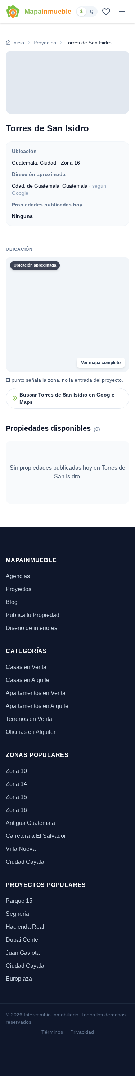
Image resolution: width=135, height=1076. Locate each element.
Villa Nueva (21, 849)
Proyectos (18, 589)
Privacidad (82, 1032)
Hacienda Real (25, 927)
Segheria (17, 914)
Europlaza (19, 979)
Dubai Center (23, 940)
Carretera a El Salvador (36, 836)
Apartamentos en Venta (36, 693)
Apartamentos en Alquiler (38, 706)
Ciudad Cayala (25, 862)
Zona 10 (16, 771)
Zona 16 (16, 810)
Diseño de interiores (31, 628)
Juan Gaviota (23, 953)
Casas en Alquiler (28, 680)
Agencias (18, 576)
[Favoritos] (106, 11)
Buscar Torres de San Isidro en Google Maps (66, 398)
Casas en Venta (26, 667)
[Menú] (122, 11)
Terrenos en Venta (29, 719)
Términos (52, 1032)
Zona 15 (16, 797)
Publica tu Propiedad (32, 615)
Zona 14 (16, 784)
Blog (12, 602)
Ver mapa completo (101, 362)
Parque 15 (19, 901)
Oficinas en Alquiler (30, 732)
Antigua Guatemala (30, 823)
